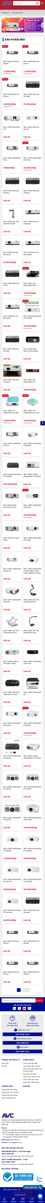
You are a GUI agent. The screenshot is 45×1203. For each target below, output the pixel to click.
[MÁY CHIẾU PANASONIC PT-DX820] (12, 747)
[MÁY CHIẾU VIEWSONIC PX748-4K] (12, 560)
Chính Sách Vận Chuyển (31, 1066)
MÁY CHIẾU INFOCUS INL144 (31, 128)
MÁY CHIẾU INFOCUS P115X (11, 284)
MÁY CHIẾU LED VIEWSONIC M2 (29, 381)
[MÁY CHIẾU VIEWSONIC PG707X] (12, 434)
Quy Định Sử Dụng (29, 1074)
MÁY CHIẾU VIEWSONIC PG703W (12, 601)
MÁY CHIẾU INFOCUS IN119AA (31, 192)
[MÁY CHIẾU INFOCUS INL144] (33, 118)
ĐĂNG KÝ (39, 1000)
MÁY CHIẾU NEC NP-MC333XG (10, 317)
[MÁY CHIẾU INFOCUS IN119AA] (33, 181)
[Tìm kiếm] (37, 3)
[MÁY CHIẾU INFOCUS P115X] (12, 274)
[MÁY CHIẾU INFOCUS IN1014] (33, 52)
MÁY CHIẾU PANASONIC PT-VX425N (33, 317)
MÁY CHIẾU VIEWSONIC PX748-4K (12, 570)
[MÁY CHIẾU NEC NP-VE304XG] (33, 212)
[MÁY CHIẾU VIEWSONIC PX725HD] (33, 496)
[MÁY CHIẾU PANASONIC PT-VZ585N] (33, 870)
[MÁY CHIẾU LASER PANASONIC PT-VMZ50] (33, 465)
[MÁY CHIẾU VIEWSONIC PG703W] (12, 590)
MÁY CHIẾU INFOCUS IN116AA (11, 192)
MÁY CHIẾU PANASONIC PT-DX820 (12, 757)
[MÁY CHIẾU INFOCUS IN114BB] (33, 85)
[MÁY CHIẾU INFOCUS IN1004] (12, 52)
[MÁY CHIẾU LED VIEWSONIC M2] (33, 370)
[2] (27, 990)
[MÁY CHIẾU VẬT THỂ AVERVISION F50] (33, 590)
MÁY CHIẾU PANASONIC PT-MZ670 (33, 788)
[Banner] (22, 25)
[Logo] (7, 3)
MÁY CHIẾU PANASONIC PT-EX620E (33, 850)
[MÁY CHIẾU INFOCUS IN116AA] (12, 181)
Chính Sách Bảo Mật (30, 1063)
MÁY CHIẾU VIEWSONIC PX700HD (32, 724)
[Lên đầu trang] (40, 1170)
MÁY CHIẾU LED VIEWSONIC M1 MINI (10, 412)
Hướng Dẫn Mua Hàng (9, 1089)
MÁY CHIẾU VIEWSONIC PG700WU (12, 724)
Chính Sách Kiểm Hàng (31, 1082)
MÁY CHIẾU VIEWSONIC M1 (32, 693)
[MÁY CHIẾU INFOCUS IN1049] (33, 932)
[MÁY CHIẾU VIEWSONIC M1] (33, 683)
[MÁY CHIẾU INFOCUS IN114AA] (12, 340)
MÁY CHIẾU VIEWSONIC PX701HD (32, 159)
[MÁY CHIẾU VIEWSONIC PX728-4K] (33, 652)
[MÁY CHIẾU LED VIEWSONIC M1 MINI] (12, 401)
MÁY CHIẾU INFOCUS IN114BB (31, 95)
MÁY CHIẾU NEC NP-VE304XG (31, 223)
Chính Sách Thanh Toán (31, 1077)
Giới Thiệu (5, 1063)
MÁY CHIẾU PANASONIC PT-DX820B (12, 475)
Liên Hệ (4, 1066)
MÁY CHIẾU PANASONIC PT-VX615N (12, 880)
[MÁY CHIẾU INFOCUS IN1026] (33, 963)
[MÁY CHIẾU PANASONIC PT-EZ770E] (33, 808)
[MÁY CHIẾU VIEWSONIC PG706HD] (33, 434)
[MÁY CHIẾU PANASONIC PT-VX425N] (33, 307)
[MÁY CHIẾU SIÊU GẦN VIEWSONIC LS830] (12, 683)
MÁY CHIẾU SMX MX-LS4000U (11, 381)
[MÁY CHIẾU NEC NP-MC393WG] (33, 243)
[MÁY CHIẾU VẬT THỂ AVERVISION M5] (12, 212)
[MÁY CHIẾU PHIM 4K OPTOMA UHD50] (12, 652)
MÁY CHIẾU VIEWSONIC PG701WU (32, 539)
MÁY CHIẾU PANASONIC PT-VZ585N (33, 880)
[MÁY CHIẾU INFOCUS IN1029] (12, 932)
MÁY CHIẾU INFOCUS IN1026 (31, 973)
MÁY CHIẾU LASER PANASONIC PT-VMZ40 (32, 757)
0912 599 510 (23, 1043)
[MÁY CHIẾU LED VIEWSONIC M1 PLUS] (33, 401)
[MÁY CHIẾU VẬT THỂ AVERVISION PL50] (12, 621)
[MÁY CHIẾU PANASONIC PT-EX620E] (33, 839)
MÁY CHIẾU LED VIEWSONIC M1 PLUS (31, 412)
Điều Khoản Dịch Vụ (9, 1098)
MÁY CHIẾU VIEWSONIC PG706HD (32, 445)
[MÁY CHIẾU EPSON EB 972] (12, 118)
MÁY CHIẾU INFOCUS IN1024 (11, 95)
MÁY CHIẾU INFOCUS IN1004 (11, 62)
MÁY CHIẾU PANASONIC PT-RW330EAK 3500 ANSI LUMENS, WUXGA (33, 571)
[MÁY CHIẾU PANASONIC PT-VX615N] (12, 870)
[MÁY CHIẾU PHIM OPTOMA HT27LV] (12, 496)
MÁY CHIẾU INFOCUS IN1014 (31, 62)
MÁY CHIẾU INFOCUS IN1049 (31, 942)
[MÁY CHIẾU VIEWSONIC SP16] (12, 149)
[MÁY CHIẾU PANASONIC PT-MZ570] (12, 778)
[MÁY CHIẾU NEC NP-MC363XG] (12, 243)
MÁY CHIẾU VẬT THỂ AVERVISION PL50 (11, 632)
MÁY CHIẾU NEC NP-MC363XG (10, 253)
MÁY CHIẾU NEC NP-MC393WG (31, 253)
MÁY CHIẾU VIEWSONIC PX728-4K (32, 662)
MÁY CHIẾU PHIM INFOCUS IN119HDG (31, 350)
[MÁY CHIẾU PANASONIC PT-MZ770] (12, 808)
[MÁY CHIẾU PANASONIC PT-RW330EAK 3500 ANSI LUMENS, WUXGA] (33, 560)
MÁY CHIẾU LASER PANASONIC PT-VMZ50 (32, 475)
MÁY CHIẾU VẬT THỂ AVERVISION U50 (31, 632)
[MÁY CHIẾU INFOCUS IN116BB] (33, 901)
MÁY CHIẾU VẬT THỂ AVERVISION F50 (31, 601)
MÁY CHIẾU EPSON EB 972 (11, 128)
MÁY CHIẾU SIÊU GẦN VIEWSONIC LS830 (11, 693)
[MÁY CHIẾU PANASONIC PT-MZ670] (33, 778)
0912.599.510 (8, 1154)
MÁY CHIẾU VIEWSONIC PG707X (12, 445)
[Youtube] (24, 1008)
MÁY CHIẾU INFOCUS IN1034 (11, 973)
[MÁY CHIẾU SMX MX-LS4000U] (12, 370)
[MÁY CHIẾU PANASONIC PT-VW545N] (12, 901)
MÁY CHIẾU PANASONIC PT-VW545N (12, 911)
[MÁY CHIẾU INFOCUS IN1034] (12, 963)
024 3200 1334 (22, 1034)
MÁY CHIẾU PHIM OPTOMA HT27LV (9, 506)
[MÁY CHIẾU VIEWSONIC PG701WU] (33, 529)
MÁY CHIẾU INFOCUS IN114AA (11, 350)
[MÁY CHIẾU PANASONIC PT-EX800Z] (12, 839)
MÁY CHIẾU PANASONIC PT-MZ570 (12, 788)
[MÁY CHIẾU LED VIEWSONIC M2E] (33, 274)
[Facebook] (19, 1008)
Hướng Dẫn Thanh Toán (10, 1092)
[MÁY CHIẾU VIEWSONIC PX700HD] (33, 714)
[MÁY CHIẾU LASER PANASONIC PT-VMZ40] (33, 747)
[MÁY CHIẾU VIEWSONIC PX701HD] (33, 149)
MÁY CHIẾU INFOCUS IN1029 (11, 942)
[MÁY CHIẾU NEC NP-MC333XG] (12, 307)
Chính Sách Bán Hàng (31, 1079)
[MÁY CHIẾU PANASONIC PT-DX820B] (12, 465)
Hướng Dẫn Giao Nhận (10, 1095)
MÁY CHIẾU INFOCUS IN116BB (31, 911)
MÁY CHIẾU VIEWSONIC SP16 (12, 159)
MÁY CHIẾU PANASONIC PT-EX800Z (12, 850)
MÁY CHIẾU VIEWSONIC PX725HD (32, 506)
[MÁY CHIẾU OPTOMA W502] (12, 529)
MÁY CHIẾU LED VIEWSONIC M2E (30, 284)
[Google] (29, 1008)
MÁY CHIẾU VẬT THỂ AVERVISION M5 (11, 223)
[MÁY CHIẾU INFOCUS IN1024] (12, 85)
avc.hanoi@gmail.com (14, 1142)
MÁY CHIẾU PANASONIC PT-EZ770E (33, 819)
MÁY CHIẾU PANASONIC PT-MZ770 (12, 819)
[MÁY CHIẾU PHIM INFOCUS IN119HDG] (33, 340)
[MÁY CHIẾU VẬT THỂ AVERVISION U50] (33, 621)
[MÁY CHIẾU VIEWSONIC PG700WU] (12, 714)
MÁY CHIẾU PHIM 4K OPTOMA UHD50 (11, 662)
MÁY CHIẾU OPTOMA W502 (11, 539)
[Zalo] (14, 1008)
